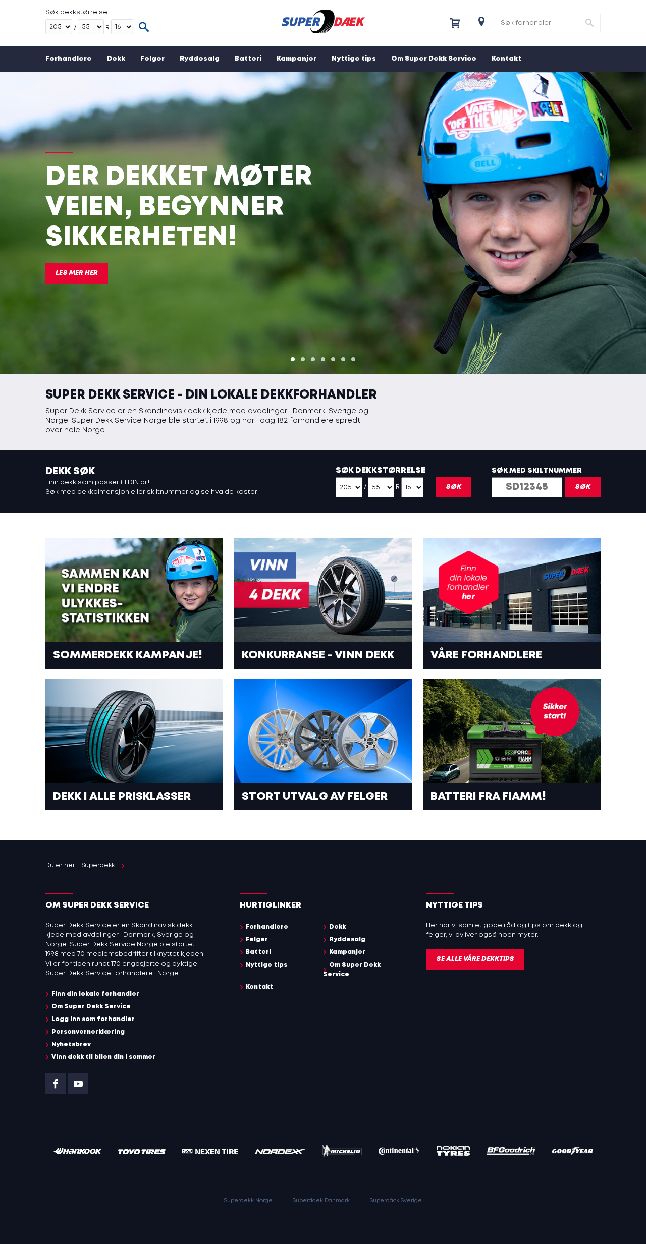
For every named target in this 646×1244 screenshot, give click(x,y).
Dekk (116, 59)
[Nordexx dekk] (280, 1152)
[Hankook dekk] (77, 1152)
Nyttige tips (354, 59)
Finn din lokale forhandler (95, 994)
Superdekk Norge (248, 1200)
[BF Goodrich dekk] (511, 1152)
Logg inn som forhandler (93, 1019)
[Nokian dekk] (453, 1152)
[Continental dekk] (399, 1152)
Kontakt (506, 59)
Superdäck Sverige (396, 1200)
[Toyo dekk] (142, 1152)
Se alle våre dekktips (475, 959)
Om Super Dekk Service (433, 59)
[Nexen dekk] (210, 1152)
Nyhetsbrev (71, 1044)
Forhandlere (68, 59)
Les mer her (77, 273)
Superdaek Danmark (321, 1200)
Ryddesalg (200, 59)
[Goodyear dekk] (572, 1152)
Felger (152, 59)
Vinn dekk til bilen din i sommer (103, 1057)
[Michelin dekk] (342, 1152)
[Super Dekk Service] (323, 23)
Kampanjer (296, 59)
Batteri (248, 59)
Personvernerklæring (88, 1032)
